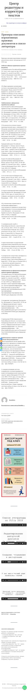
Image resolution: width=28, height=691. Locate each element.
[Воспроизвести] (3, 525)
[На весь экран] (25, 525)
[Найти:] (25, 26)
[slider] (13, 543)
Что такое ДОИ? (6, 415)
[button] (14, 519)
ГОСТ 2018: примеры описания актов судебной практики (11, 421)
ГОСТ (2, 32)
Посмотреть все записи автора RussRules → (13, 405)
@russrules (13, 614)
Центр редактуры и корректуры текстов (14, 10)
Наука (6, 32)
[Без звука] (22, 525)
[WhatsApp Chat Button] (25, 688)
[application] (14, 519)
